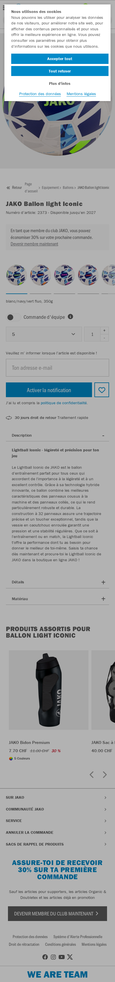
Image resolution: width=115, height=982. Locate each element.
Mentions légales (81, 93)
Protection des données (40, 93)
